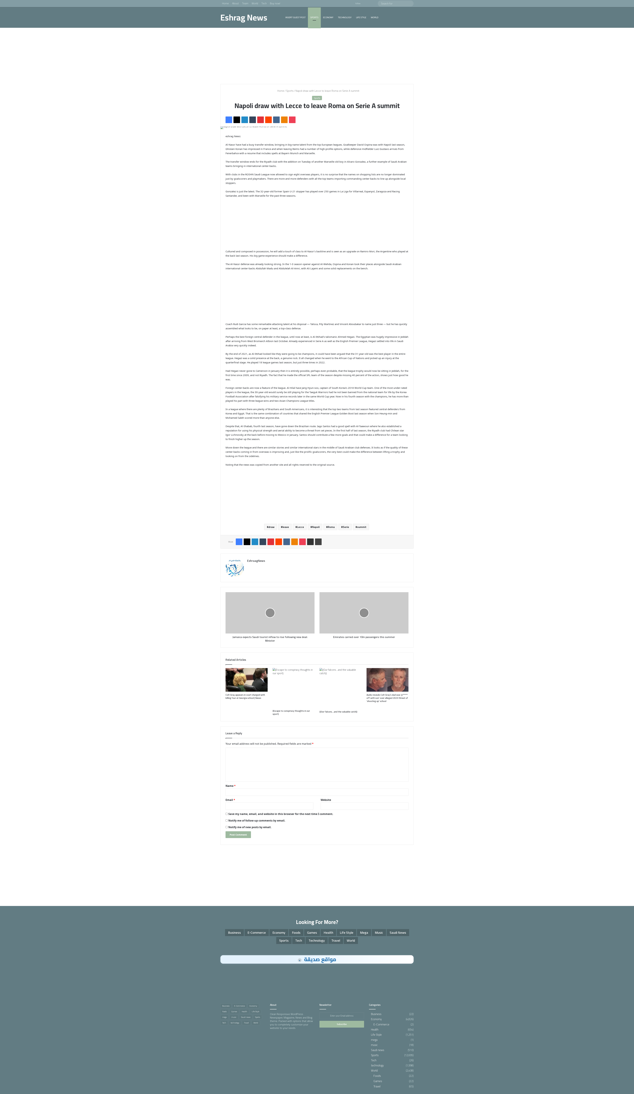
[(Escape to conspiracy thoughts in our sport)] (294, 688)
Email (230, 800)
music (379, 932)
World (255, 3)
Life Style (361, 17)
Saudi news (398, 932)
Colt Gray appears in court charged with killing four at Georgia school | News (245, 696)
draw (271, 526)
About (235, 3)
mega (364, 932)
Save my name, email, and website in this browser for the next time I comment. (280, 814)
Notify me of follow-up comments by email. (256, 820)
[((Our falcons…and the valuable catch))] (340, 688)
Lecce (300, 526)
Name (231, 786)
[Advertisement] (317, 56)
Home (225, 3)
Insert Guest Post (295, 17)
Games (312, 932)
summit (361, 526)
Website (326, 800)
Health (328, 932)
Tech (264, 3)
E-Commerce (256, 932)
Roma (331, 526)
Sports (314, 17)
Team (245, 3)
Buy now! (275, 3)
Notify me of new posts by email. (249, 827)
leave (285, 526)
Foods (296, 932)
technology (345, 17)
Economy (328, 17)
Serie (346, 526)
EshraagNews (256, 560)
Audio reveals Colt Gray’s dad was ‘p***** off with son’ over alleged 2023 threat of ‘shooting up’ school (387, 698)
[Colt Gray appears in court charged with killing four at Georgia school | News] (247, 680)
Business (234, 932)
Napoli (316, 526)
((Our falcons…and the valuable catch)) (338, 712)
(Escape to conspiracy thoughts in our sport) (291, 712)
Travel (335, 940)
